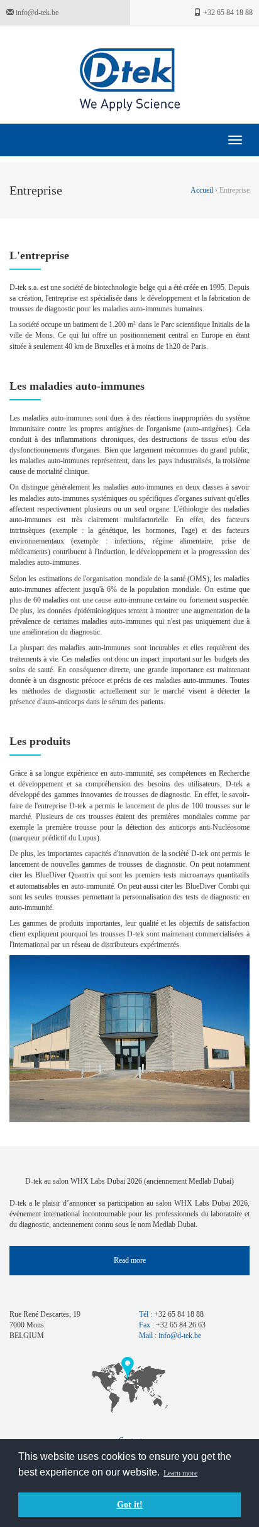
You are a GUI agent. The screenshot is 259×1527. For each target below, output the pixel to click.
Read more (130, 1260)
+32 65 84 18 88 (227, 12)
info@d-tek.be (36, 12)
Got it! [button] (130, 1504)
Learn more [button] (180, 1473)
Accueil (202, 190)
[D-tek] (130, 79)
